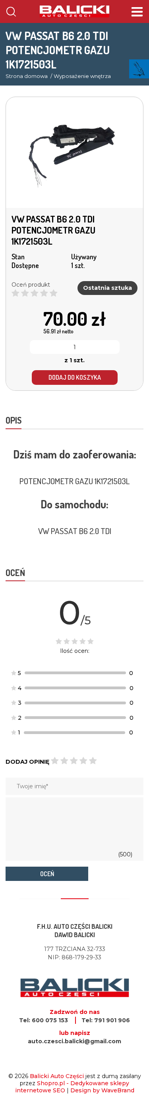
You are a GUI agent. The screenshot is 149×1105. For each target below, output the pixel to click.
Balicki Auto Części (57, 1076)
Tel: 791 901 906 (105, 1020)
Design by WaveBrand (102, 1090)
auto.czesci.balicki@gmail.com (74, 1041)
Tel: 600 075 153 (43, 1020)
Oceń (47, 874)
